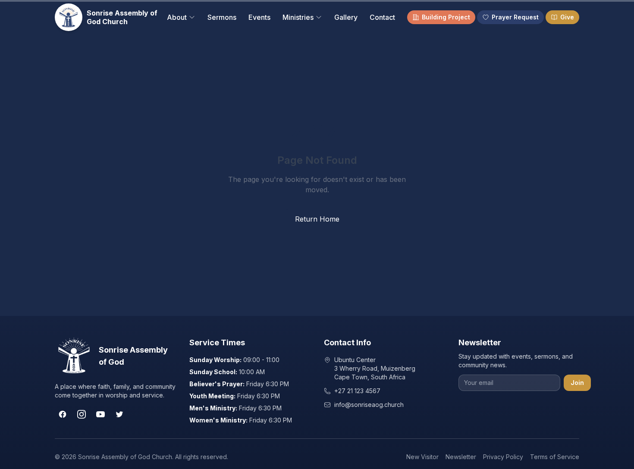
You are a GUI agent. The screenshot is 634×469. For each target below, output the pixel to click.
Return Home (317, 219)
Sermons (221, 17)
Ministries (298, 17)
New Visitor (422, 456)
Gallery (346, 17)
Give (567, 17)
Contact (382, 17)
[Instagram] (81, 414)
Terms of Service (554, 456)
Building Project (446, 17)
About (177, 17)
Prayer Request (515, 17)
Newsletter (461, 456)
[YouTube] (100, 414)
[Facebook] (62, 414)
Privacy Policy (503, 456)
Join (577, 382)
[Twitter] (119, 414)
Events (259, 17)
